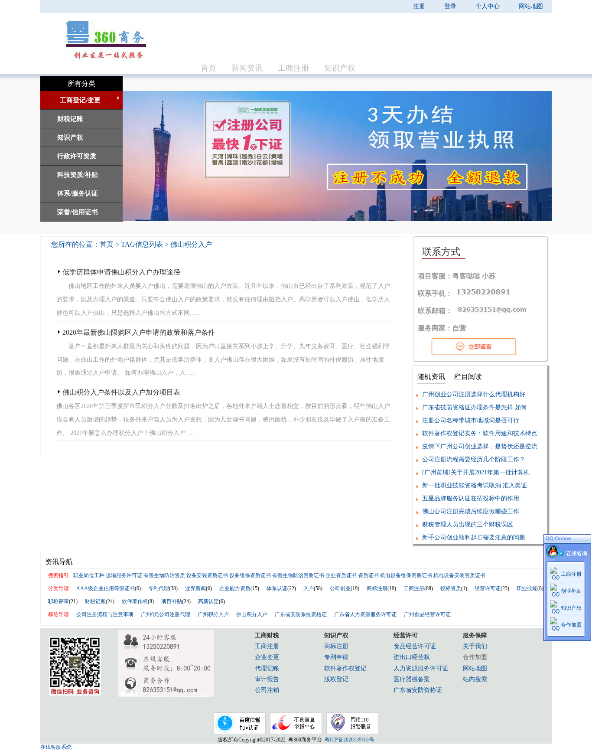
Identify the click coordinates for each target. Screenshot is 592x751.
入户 (308, 588)
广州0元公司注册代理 (165, 614)
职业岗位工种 (88, 575)
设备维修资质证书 (250, 575)
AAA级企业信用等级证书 (105, 588)
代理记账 (267, 668)
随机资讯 (431, 376)
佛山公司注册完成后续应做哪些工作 (470, 511)
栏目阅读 (468, 376)
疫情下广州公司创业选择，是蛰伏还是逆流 (479, 446)
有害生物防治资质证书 (298, 575)
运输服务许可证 (124, 575)
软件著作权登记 (345, 668)
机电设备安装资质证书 (459, 575)
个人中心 (487, 6)
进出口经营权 (412, 657)
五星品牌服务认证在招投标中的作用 (470, 498)
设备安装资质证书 (207, 575)
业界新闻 (195, 588)
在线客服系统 (56, 747)
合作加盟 (571, 625)
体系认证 (277, 588)
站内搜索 (475, 679)
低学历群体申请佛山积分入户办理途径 (121, 272)
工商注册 (293, 68)
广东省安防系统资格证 (301, 614)
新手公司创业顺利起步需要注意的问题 (473, 537)
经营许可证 (488, 588)
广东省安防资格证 (418, 690)
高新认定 (208, 601)
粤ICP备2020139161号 (348, 740)
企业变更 (267, 657)
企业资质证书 (341, 575)
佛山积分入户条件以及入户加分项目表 (121, 392)
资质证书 (368, 575)
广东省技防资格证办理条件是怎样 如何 (474, 407)
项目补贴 (171, 601)
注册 (419, 6)
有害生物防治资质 (164, 575)
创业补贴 (571, 591)
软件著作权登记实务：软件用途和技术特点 (479, 433)
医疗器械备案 (412, 679)
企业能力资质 (234, 588)
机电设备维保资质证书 (406, 575)
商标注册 (377, 588)
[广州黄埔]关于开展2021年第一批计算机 (476, 472)
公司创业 (340, 588)
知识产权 (339, 68)
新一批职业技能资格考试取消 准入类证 (474, 485)
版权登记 (336, 679)
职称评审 (58, 601)
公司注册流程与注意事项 (104, 614)
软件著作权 (135, 601)
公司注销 (267, 690)
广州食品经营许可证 (427, 614)
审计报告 (267, 679)
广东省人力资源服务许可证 (365, 614)
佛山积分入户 (251, 614)
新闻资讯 (247, 68)
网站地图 (531, 6)
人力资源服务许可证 (421, 668)
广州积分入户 (213, 614)
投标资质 (450, 588)
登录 (450, 6)
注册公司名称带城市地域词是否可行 (470, 420)
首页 (208, 68)
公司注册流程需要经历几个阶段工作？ (473, 459)
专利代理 (158, 588)
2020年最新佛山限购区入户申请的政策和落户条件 (138, 332)
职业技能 (527, 588)
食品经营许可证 (415, 646)
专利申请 (336, 657)
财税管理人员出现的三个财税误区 (467, 524)
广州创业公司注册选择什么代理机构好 (473, 394)
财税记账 (95, 601)
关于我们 (475, 646)
